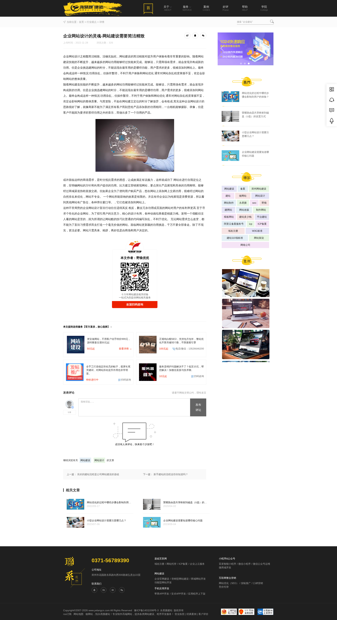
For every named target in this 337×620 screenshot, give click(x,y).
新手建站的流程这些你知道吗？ (171, 474)
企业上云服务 (197, 563)
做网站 (242, 195)
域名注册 (233, 230)
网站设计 (99, 460)
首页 (81, 22)
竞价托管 (224, 586)
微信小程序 (244, 563)
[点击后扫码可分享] (203, 35)
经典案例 (191, 614)
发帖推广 (246, 583)
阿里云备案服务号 (234, 223)
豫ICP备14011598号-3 (146, 610)
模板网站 (229, 216)
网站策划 (259, 237)
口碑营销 (258, 583)
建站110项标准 (235, 237)
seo (254, 202)
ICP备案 (262, 223)
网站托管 (171, 563)
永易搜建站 (166, 610)
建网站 (228, 209)
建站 (228, 195)
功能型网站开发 (163, 582)
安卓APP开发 (178, 593)
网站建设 (85, 460)
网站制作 (229, 202)
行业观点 (92, 22)
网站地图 (79, 614)
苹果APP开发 (161, 593)
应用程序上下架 (196, 593)
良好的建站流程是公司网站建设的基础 (98, 474)
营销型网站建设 (180, 578)
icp (250, 223)
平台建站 (262, 216)
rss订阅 (67, 614)
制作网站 (261, 209)
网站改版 (244, 209)
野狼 (264, 202)
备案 (242, 188)
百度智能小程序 (227, 563)
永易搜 (243, 202)
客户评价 (203, 614)
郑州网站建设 (259, 188)
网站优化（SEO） (229, 583)
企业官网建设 (161, 578)
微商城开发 (225, 567)
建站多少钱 (245, 216)
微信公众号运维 (261, 563)
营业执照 (179, 614)
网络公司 (245, 244)
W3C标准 (257, 230)
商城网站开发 (198, 578)
